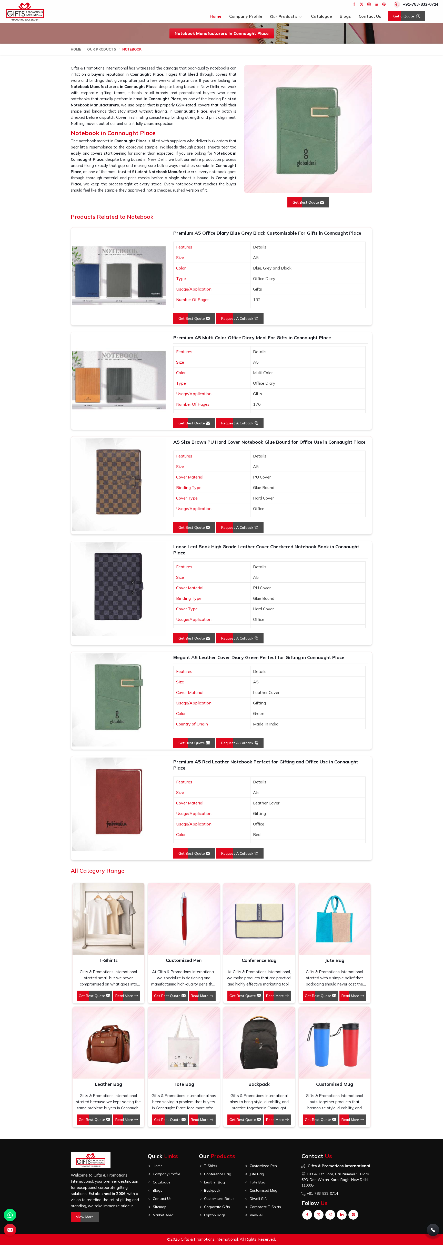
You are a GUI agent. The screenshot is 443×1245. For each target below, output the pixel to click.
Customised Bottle (219, 1198)
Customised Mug (334, 1084)
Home (216, 16)
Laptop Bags (215, 1215)
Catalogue (321, 16)
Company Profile (245, 16)
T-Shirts (108, 960)
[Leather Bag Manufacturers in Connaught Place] (108, 1043)
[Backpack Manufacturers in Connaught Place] (259, 1043)
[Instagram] (369, 4)
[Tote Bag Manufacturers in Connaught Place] (184, 1043)
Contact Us (370, 16)
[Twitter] (361, 4)
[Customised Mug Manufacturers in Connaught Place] (334, 1043)
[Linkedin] (376, 4)
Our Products (283, 16)
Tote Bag (184, 1084)
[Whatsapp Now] (10, 1215)
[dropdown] (300, 16)
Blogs (345, 16)
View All (256, 1215)
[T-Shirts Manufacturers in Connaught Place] (108, 919)
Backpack (259, 1084)
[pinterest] (384, 4)
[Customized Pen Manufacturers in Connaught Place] (184, 919)
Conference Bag (259, 960)
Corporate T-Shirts (265, 1206)
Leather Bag (108, 1084)
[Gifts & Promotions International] (25, 12)
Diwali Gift (258, 1198)
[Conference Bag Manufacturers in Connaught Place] (259, 919)
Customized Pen (184, 960)
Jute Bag (334, 960)
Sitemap (159, 1206)
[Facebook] (354, 4)
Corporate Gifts (217, 1206)
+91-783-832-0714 (420, 4)
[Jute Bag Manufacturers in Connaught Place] (334, 919)
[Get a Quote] (10, 1230)
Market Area (163, 1215)
